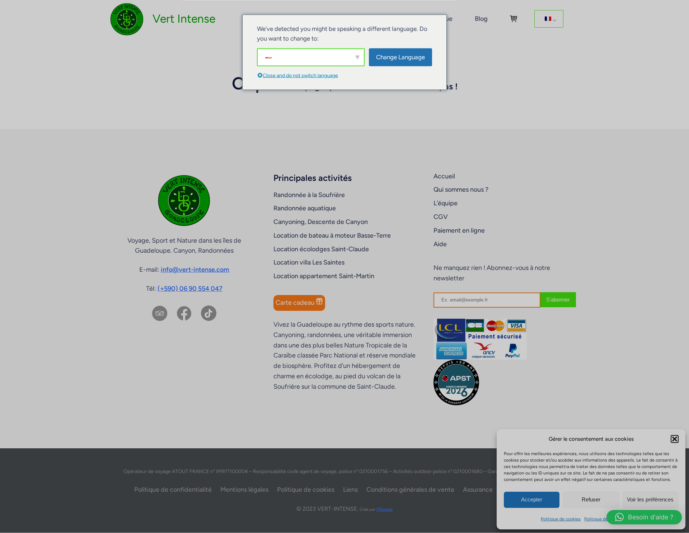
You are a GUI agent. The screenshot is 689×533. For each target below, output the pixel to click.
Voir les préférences (650, 499)
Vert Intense (184, 18)
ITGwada (384, 509)
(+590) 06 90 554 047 (190, 289)
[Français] (547, 19)
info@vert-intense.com (195, 269)
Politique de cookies (561, 519)
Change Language (400, 57)
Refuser (591, 499)
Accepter (531, 499)
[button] (674, 439)
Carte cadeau (296, 303)
